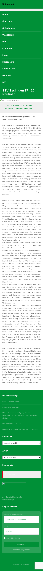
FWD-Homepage (8, 499)
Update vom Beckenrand (11, 407)
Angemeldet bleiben (12, 538)
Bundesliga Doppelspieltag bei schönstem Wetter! (20, 429)
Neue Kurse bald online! (10, 402)
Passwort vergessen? (21, 550)
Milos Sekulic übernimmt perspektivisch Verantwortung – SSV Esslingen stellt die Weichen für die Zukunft (21, 415)
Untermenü (8, 4)
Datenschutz (10, 474)
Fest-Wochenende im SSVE (11, 424)
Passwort (7, 526)
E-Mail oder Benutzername (13, 514)
